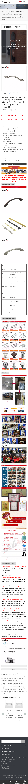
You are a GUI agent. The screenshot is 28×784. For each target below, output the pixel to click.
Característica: (6, 161)
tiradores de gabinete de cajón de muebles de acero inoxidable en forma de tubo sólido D (9, 715)
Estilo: (4, 141)
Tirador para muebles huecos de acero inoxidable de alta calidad (19, 713)
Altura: (4, 155)
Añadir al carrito (11, 119)
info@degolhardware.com (8, 765)
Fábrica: (4, 139)
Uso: (4, 135)
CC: (3, 149)
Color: (4, 143)
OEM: (4, 159)
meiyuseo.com (18, 777)
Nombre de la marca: (8, 130)
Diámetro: (5, 153)
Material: (5, 133)
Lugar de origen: (6, 128)
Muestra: (5, 157)
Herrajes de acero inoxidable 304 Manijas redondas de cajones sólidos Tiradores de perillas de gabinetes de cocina (12, 678)
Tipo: (4, 126)
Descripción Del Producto (9, 164)
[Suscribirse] (23, 741)
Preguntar (11, 115)
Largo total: (5, 147)
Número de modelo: (7, 131)
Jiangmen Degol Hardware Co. (9, 674)
